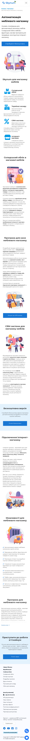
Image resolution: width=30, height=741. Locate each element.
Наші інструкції (7, 702)
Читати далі (4, 625)
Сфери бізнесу (7, 667)
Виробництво (7, 669)
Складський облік (8, 674)
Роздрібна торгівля (9, 679)
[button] (9, 723)
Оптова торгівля (8, 676)
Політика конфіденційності (11, 707)
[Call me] (27, 731)
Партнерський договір (10, 711)
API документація (8, 697)
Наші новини (7, 700)
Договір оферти (8, 704)
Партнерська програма (10, 709)
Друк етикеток (7, 681)
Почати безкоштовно (15, 423)
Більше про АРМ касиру (15, 315)
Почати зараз (15, 656)
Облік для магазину (9, 686)
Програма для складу (9, 684)
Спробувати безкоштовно (15, 44)
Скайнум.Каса (7, 672)
